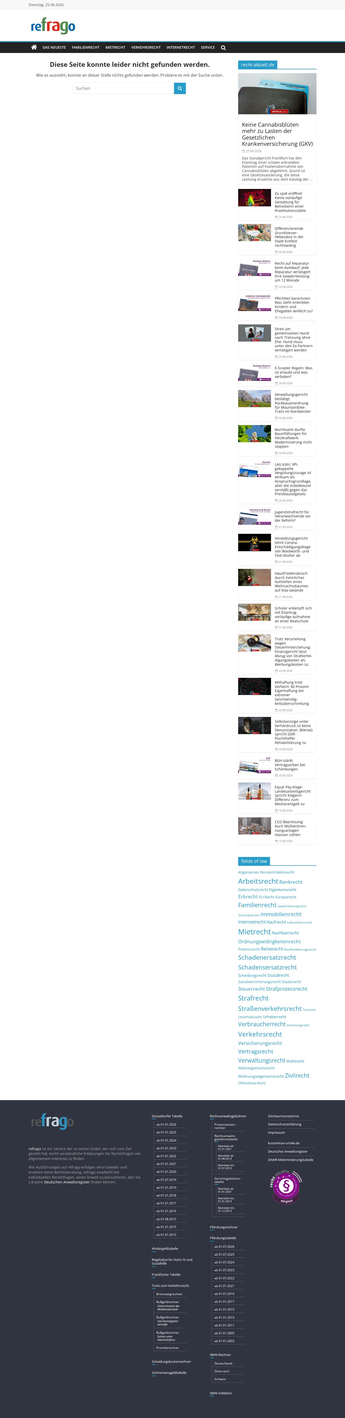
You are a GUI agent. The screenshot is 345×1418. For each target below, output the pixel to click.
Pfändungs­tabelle (223, 1238)
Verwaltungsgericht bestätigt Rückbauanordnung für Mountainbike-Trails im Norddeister (293, 403)
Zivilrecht (297, 1075)
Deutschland (223, 1363)
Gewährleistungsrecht (292, 906)
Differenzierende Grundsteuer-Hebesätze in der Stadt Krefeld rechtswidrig (289, 237)
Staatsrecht (291, 981)
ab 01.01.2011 (224, 1325)
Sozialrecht (278, 975)
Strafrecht (253, 998)
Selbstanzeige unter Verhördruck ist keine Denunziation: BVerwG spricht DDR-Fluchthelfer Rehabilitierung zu (294, 732)
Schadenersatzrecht (267, 957)
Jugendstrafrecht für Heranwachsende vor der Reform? (293, 516)
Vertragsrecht (255, 1051)
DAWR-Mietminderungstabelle (290, 1159)
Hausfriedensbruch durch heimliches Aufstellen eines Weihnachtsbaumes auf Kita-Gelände (291, 582)
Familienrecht (86, 47)
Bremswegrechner (169, 1294)
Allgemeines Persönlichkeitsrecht (266, 872)
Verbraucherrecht (262, 1024)
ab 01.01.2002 (224, 1341)
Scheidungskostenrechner (171, 1361)
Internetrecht (181, 47)
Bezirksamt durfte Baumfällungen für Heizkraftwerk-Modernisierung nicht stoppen (293, 438)
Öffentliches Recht (252, 1083)
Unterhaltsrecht (250, 1017)
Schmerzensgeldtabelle (169, 1372)
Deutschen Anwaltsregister (67, 1182)
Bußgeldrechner (168, 1305)
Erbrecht (248, 896)
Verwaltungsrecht (261, 1060)
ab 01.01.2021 (166, 1164)
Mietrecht (115, 47)
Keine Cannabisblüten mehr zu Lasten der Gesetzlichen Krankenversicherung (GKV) (277, 134)
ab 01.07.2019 (166, 1180)
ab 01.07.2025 (224, 1254)
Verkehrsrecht (146, 47)
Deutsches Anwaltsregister (288, 1151)
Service (208, 47)
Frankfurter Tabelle (166, 1274)
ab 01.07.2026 (224, 1246)
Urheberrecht (274, 1016)
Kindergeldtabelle (165, 1248)
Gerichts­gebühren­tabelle (227, 1180)
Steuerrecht (251, 988)
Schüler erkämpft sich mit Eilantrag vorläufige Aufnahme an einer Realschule (293, 614)
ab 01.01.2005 (224, 1333)
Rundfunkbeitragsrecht (300, 949)
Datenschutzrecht (253, 889)
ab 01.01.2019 (166, 1187)
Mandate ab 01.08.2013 (226, 1157)
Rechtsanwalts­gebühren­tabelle (226, 1137)
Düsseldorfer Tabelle (167, 1116)
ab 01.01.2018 (166, 1195)
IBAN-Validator (221, 1393)
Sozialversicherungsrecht (259, 981)
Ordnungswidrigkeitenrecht (269, 941)
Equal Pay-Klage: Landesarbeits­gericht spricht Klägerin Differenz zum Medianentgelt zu (293, 795)
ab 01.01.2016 (166, 1211)
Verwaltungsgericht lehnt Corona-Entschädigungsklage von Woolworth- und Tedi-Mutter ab (293, 547)
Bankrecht (291, 881)
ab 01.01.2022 (166, 1156)
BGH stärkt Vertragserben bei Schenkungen (290, 764)
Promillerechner (167, 1348)
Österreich (221, 1371)
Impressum (276, 1132)
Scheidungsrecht (252, 975)
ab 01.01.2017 (166, 1203)
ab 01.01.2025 (166, 1132)
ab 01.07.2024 (224, 1262)
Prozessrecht (249, 949)
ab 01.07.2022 (224, 1278)
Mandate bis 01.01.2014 (226, 1199)
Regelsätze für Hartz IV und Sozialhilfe (172, 1261)
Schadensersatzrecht (267, 967)
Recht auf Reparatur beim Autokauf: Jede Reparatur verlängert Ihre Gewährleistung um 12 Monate (292, 272)
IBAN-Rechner (220, 1354)
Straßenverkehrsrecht (270, 1008)
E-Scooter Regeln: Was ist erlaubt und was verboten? (293, 372)
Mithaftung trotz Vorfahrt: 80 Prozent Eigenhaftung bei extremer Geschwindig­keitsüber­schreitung (292, 693)
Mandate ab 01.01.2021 (226, 1147)
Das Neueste (54, 47)
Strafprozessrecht (286, 988)
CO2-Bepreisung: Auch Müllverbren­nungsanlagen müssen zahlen (291, 828)
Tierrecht (309, 1010)
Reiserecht (272, 949)
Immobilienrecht (281, 914)
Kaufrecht (276, 922)
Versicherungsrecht (260, 1043)
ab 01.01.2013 (166, 1235)
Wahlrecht (295, 1061)
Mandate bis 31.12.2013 (226, 1209)
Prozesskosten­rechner (225, 1126)
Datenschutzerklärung (284, 1124)
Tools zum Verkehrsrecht (170, 1285)
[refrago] (34, 47)
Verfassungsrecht (298, 1025)
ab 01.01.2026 (166, 1124)
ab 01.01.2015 (166, 1227)
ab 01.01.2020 (166, 1172)
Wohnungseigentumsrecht (261, 1076)
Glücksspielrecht (249, 915)
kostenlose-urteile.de (284, 1143)
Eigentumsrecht (282, 889)
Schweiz (220, 1379)
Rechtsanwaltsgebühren (228, 1116)
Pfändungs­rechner (224, 1227)
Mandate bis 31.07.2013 (226, 1166)
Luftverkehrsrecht (299, 922)
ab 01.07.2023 (224, 1270)
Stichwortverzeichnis (283, 1116)
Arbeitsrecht (258, 881)
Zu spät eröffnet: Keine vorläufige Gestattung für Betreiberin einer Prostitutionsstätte (290, 202)
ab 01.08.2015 (166, 1219)
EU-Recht (266, 897)
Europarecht (285, 897)
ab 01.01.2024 (166, 1140)
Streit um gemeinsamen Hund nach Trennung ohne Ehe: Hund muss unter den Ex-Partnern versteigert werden (294, 339)
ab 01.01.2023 (166, 1148)
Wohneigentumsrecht (256, 1068)
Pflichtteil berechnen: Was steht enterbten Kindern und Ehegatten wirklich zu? (294, 304)
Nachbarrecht (285, 933)
